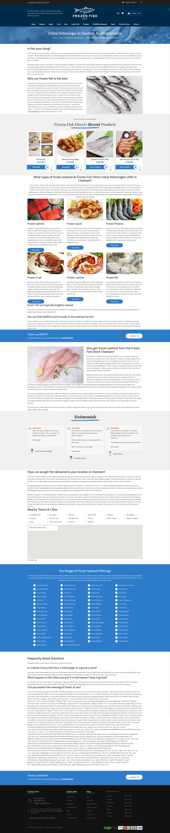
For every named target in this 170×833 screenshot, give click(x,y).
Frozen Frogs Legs (69, 604)
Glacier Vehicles (49, 817)
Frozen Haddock (96, 604)
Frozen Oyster (41, 618)
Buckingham (130, 514)
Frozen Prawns (68, 622)
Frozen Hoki (95, 607)
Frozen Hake (122, 604)
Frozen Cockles (41, 592)
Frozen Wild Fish (96, 641)
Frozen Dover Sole (97, 596)
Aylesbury (72, 514)
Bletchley (110, 514)
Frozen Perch (68, 618)
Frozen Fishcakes (42, 604)
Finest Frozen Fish (69, 585)
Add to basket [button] (95, 167)
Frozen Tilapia (123, 633)
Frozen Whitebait (69, 641)
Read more (36, 167)
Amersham (52, 514)
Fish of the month (97, 585)
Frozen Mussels (96, 615)
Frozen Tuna (95, 637)
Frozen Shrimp (123, 630)
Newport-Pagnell (132, 518)
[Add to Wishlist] (51, 168)
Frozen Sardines (69, 626)
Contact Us (134, 336)
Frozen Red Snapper (97, 622)
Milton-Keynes (112, 518)
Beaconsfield (92, 514)
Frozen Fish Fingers (70, 600)
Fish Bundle (40, 159)
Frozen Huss (122, 607)
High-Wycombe (73, 518)
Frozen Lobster (96, 611)
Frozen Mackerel (124, 611)
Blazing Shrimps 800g (70, 159)
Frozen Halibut (41, 607)
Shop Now (36, 250)
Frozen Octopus (124, 615)
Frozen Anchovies (42, 589)
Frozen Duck (122, 596)
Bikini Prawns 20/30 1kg (129, 159)
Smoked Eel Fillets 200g (100, 159)
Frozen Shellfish (96, 630)
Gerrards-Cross (54, 518)
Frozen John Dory (42, 611)
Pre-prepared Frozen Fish (72, 644)
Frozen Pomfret (42, 622)
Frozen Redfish (123, 622)
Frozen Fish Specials (125, 600)
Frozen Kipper (68, 611)
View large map (32, 560)
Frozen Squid (68, 633)
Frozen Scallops (96, 626)
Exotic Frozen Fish (42, 585)
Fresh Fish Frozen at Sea (126, 585)
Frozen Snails (41, 633)
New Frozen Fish (42, 644)
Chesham (33, 518)
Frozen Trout (68, 637)
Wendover (72, 521)
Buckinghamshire (35, 514)
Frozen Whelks (41, 641)
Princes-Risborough (55, 521)
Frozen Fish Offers (97, 600)
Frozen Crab (122, 592)
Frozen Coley (95, 592)
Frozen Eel (40, 600)
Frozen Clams (123, 589)
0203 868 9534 (33, 111)
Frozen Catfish (96, 589)
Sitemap (60, 827)
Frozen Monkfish (42, 615)
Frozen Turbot (123, 637)
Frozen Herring (68, 607)
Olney (31, 521)
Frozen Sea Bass (42, 630)
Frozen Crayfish (41, 596)
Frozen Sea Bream (70, 630)
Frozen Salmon (41, 626)
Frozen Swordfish (96, 633)
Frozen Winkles (123, 641)
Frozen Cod (67, 592)
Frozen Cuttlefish (69, 596)
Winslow (90, 521)
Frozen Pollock (123, 618)
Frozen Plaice (95, 618)
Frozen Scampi (123, 626)
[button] (124, 808)
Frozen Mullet (68, 615)
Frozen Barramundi (70, 589)
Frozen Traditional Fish (44, 637)
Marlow (90, 518)
